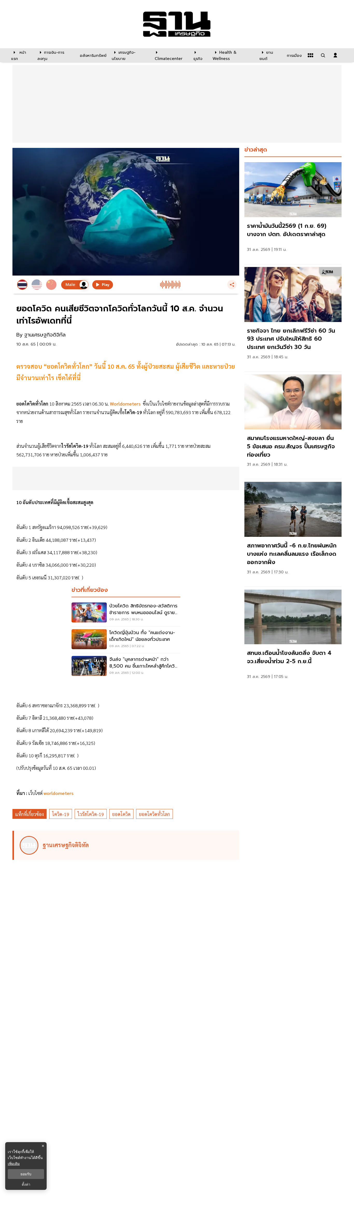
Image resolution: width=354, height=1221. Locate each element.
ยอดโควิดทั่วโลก (154, 814)
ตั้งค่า (26, 1184)
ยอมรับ (25, 1174)
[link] (293, 212)
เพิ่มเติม (14, 1163)
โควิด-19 (60, 814)
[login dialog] (335, 55)
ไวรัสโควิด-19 (90, 814)
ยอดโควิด (121, 814)
